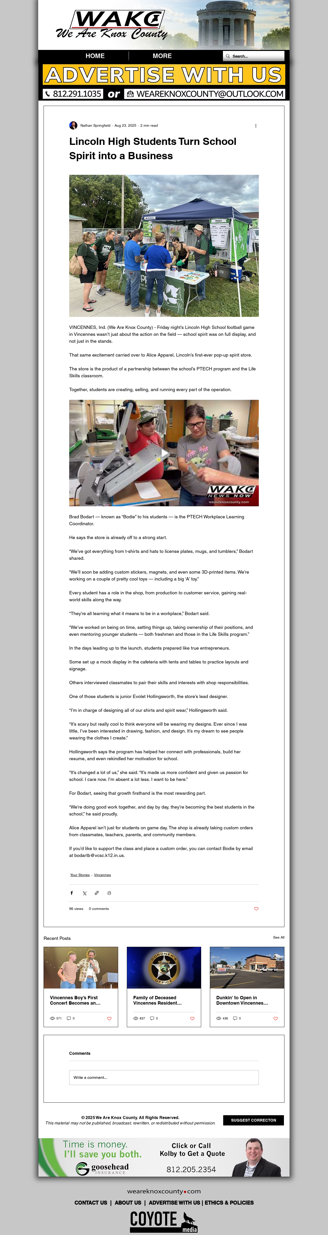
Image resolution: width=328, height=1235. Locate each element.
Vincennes (102, 875)
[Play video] (164, 453)
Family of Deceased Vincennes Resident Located (155, 1000)
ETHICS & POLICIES (229, 1203)
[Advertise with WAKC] (164, 81)
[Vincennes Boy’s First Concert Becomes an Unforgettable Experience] (81, 968)
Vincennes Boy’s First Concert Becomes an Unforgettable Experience (78, 1000)
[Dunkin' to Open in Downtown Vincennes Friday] (247, 968)
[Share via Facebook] (71, 892)
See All (278, 937)
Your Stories (80, 875)
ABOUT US (129, 1203)
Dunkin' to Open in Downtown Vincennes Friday (239, 1000)
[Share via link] (96, 892)
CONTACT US (92, 1203)
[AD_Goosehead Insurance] (164, 1157)
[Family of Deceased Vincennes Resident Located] (164, 968)
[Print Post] (109, 892)
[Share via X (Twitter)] (84, 892)
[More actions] (256, 125)
